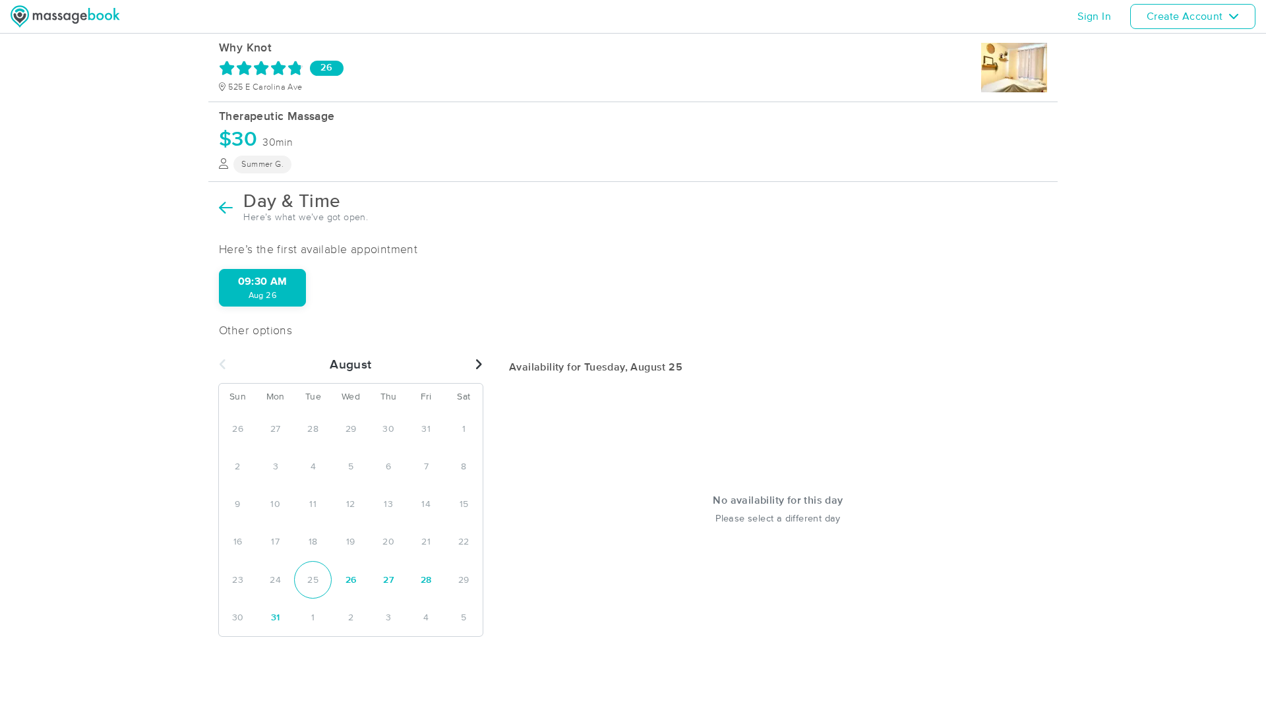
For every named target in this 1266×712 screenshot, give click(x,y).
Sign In (1094, 16)
